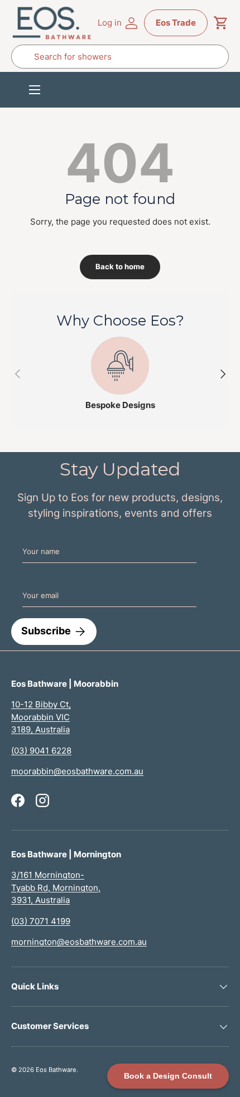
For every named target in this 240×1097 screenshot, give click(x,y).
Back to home (120, 266)
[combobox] (120, 57)
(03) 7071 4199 (40, 921)
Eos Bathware (56, 1070)
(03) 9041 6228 (41, 750)
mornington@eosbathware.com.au (79, 941)
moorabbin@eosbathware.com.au (77, 771)
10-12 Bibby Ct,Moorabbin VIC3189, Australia (41, 717)
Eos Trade (176, 22)
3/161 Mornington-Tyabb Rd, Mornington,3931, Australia (55, 887)
